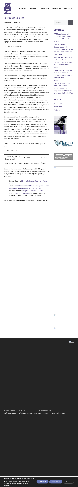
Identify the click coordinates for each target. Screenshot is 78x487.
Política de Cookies (10, 413)
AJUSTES (7, 485)
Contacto (68, 8)
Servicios (22, 8)
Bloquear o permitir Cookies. (33, 191)
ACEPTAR (42, 482)
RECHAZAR (56, 482)
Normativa (56, 8)
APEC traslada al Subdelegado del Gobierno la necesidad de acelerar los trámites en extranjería (63, 49)
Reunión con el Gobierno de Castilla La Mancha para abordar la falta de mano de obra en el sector (63, 62)
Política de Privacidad (25, 413)
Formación (44, 8)
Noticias (33, 8)
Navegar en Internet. (21, 193)
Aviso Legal (37, 413)
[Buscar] (70, 22)
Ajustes (68, 482)
